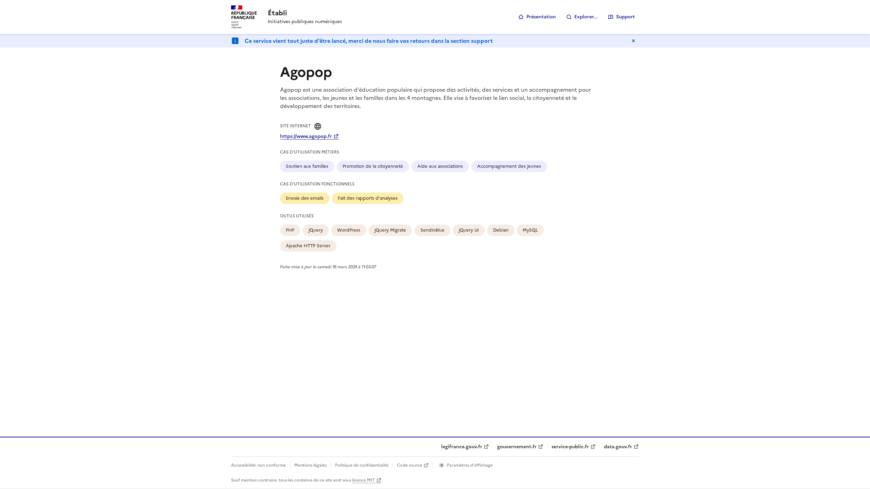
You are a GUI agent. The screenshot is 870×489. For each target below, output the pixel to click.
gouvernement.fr (517, 446)
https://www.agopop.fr (306, 136)
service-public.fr (570, 446)
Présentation (541, 16)
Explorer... (586, 16)
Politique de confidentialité (361, 465)
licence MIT (363, 480)
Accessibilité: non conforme (258, 465)
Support (625, 16)
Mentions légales (310, 465)
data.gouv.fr (618, 446)
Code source (409, 465)
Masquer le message (633, 40)
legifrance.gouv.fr (461, 446)
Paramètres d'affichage (470, 465)
